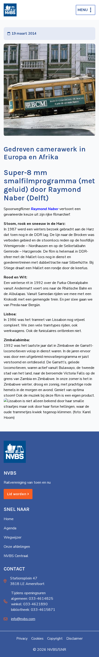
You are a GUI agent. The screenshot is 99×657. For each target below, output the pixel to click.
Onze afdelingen (17, 546)
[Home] (10, 9)
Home (9, 518)
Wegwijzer (12, 537)
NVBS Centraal (16, 555)
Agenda (10, 528)
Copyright (55, 638)
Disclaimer (74, 638)
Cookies (37, 638)
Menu (83, 10)
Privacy (22, 638)
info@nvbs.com (23, 618)
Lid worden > (18, 494)
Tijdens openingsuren (28, 593)
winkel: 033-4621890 (29, 604)
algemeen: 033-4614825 (32, 598)
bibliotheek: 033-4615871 (33, 609)
